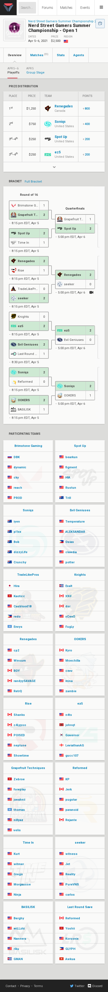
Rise (28, 703)
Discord (97, 986)
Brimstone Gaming (28, 446)
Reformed (80, 768)
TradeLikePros (28, 575)
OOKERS (80, 639)
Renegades (28, 639)
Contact (11, 986)
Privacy (25, 986)
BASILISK (28, 907)
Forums (47, 8)
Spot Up (80, 446)
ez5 (80, 703)
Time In (28, 842)
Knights (80, 575)
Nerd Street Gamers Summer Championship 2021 (64, 21)
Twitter (79, 986)
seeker (80, 842)
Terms (38, 986)
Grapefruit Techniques (28, 768)
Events (85, 8)
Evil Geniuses (80, 510)
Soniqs (28, 510)
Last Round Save (79, 907)
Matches (66, 8)
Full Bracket (33, 181)
